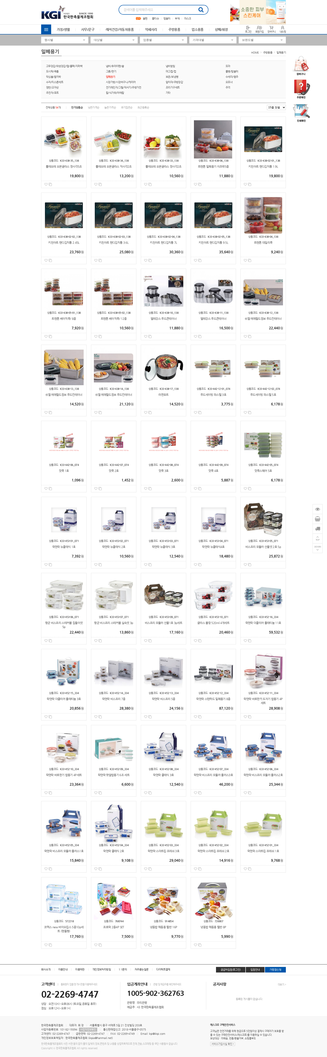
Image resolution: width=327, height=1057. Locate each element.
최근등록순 (143, 107)
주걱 (228, 87)
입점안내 (255, 969)
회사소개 (45, 969)
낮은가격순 (93, 107)
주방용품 (174, 29)
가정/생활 (63, 29)
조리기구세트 (173, 87)
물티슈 (155, 18)
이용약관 (80, 969)
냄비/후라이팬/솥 (115, 66)
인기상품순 (77, 107)
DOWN (317, 547)
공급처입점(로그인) (231, 969)
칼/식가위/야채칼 (115, 92)
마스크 (187, 18)
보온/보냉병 (172, 76)
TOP (318, 540)
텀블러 (167, 18)
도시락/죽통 (52, 71)
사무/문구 (87, 29)
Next (284, 6)
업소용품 (198, 29)
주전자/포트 (52, 92)
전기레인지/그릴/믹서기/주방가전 (123, 87)
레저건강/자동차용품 (120, 29)
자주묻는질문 (141, 969)
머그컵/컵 (171, 71)
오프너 (229, 82)
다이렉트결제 (163, 969)
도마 (228, 66)
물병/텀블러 (232, 71)
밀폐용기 (281, 52)
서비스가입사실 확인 (222, 1044)
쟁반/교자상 (52, 87)
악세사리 (151, 29)
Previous (280, 6)
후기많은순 (127, 107)
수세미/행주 (232, 76)
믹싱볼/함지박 (53, 76)
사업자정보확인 (88, 1029)
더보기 (281, 984)
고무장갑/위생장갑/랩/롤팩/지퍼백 (64, 66)
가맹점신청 (275, 969)
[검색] (200, 9)
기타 (168, 92)
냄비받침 (170, 66)
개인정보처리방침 (101, 969)
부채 (177, 18)
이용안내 (63, 969)
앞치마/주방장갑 (174, 82)
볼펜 (145, 18)
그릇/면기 (111, 71)
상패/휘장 (221, 29)
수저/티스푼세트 (54, 82)
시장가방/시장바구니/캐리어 (121, 82)
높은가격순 (110, 107)
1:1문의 (123, 969)
